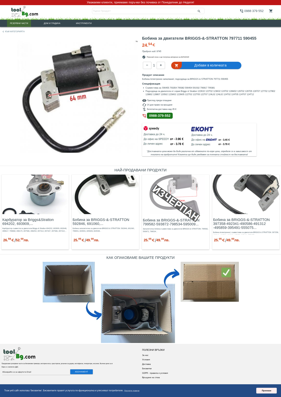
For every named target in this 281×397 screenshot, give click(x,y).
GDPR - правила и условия (155, 373)
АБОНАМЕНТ (81, 372)
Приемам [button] (266, 390)
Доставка (146, 364)
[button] (206, 65)
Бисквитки (147, 368)
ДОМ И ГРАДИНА (52, 23)
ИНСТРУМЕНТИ (84, 23)
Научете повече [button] (131, 390)
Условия (146, 359)
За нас (145, 355)
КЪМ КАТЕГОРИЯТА (13, 31)
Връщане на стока (151, 377)
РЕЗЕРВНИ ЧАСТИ (19, 23)
